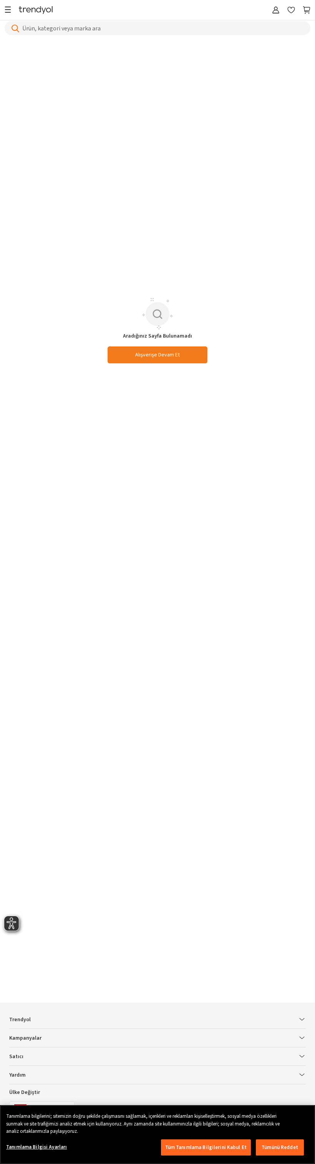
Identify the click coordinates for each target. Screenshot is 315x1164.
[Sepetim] (306, 10)
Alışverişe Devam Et (157, 355)
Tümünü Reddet (280, 1147)
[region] (157, 1134)
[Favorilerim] (291, 10)
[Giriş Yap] (276, 10)
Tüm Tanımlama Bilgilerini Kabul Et (206, 1147)
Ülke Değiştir (24, 1092)
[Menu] (10, 10)
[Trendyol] (36, 10)
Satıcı (16, 1056)
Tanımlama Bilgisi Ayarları (36, 1147)
